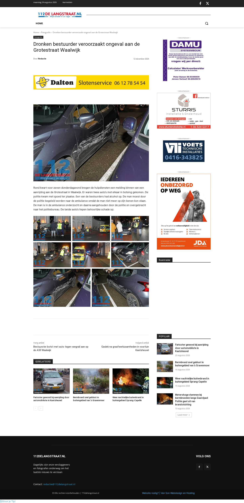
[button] (207, 23)
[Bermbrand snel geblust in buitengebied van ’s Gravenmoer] (91, 381)
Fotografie (46, 32)
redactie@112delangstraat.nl (59, 484)
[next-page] (41, 408)
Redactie (42, 58)
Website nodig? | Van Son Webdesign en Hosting (168, 493)
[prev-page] (35, 408)
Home (36, 32)
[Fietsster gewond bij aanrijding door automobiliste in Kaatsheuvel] (51, 381)
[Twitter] (207, 3)
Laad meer (183, 414)
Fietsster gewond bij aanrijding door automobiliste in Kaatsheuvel (191, 348)
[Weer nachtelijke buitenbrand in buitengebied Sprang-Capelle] (131, 381)
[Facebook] (200, 3)
